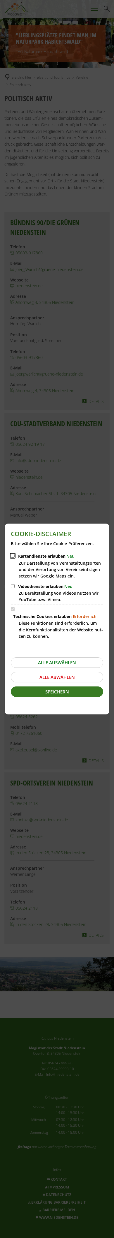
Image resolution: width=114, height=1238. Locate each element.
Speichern (57, 692)
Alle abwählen (57, 677)
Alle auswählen (57, 662)
